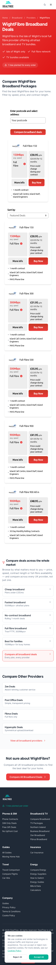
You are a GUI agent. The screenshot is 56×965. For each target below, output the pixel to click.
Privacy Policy (9, 907)
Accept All (39, 957)
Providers (31, 17)
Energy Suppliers (38, 874)
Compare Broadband (40, 819)
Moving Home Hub (11, 856)
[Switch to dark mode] (44, 4)
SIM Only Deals (9, 823)
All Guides (6, 852)
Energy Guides (37, 882)
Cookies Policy (14, 950)
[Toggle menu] (51, 5)
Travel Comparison (11, 870)
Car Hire (6, 878)
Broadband (17, 17)
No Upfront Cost (10, 831)
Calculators (35, 890)
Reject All (17, 957)
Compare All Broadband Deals (26, 777)
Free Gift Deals (9, 827)
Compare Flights (10, 874)
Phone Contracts (10, 819)
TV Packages (36, 823)
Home (5, 17)
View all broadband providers (26, 740)
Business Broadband (40, 831)
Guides (5, 903)
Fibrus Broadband (38, 839)
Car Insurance (36, 852)
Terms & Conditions (11, 911)
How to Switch (37, 878)
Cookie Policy (8, 915)
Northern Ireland (38, 827)
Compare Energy (38, 870)
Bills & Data (35, 886)
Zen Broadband (37, 835)
